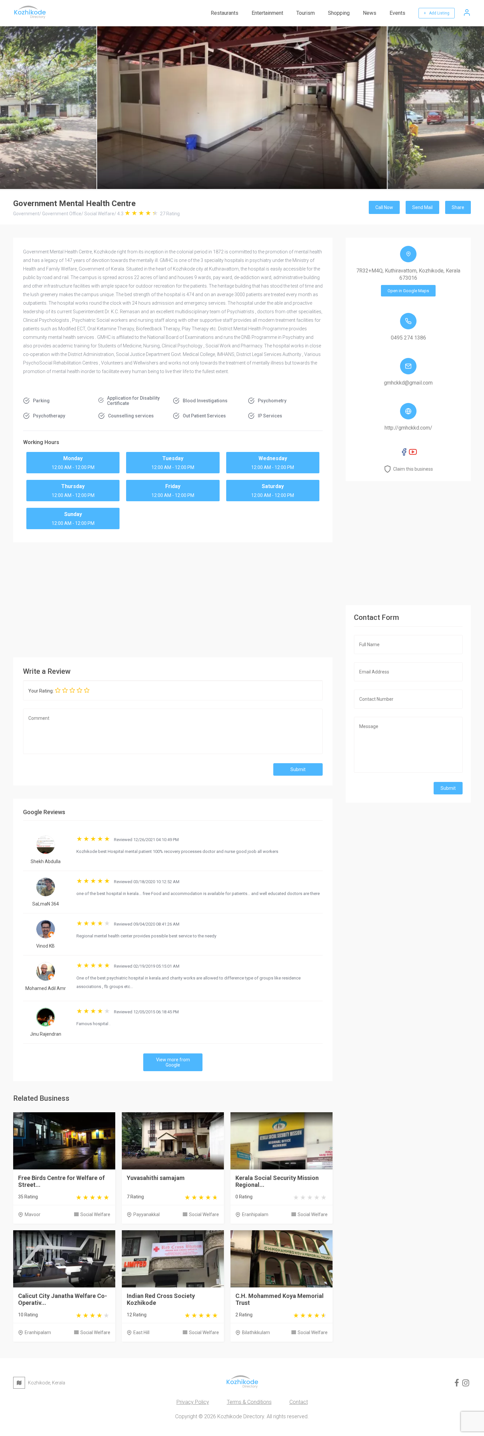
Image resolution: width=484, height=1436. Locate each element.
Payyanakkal (146, 1214)
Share (458, 207)
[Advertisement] (173, 598)
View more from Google (173, 1062)
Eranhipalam (255, 1214)
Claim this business (413, 469)
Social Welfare (95, 1214)
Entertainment (267, 13)
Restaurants (224, 13)
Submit (298, 769)
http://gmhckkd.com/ (408, 428)
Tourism (305, 13)
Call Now (384, 207)
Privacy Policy (192, 1402)
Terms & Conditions (249, 1402)
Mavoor (32, 1214)
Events (397, 13)
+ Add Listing (436, 13)
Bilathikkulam (256, 1332)
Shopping (339, 13)
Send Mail (422, 207)
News (369, 13)
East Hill (141, 1332)
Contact (298, 1402)
